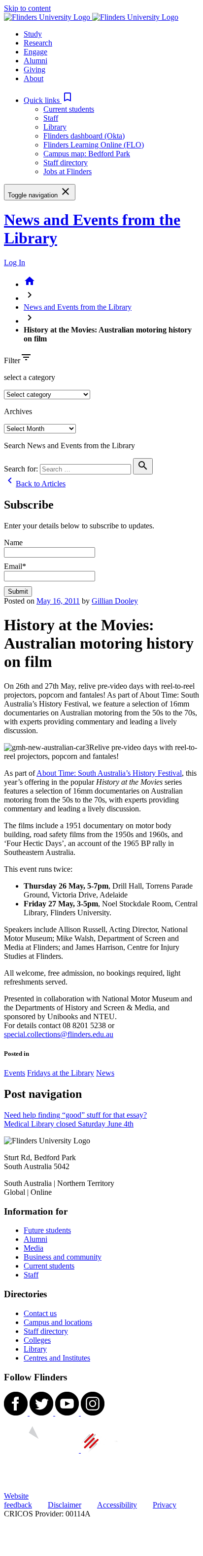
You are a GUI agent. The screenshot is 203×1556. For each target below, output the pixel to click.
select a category (29, 377)
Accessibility (117, 1505)
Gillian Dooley (115, 601)
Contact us (40, 1313)
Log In (14, 262)
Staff (50, 118)
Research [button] (38, 43)
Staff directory (65, 162)
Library (55, 127)
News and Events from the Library (78, 307)
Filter (12, 360)
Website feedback (18, 1500)
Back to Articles (35, 483)
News (105, 1073)
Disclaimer (64, 1505)
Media (33, 1248)
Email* (15, 566)
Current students (68, 109)
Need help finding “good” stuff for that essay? (75, 1115)
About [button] (33, 78)
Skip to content (27, 8)
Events (14, 1073)
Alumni (35, 1239)
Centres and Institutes (57, 1358)
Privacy (164, 1505)
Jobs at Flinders (67, 171)
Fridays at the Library (60, 1073)
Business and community (63, 1257)
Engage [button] (35, 51)
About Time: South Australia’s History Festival (109, 773)
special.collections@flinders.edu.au (58, 1034)
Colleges (37, 1340)
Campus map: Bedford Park (86, 153)
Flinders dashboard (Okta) (84, 136)
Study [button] (33, 34)
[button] (48, 100)
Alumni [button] (35, 60)
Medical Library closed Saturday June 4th (69, 1124)
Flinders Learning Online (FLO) (93, 145)
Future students (47, 1230)
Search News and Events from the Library (69, 445)
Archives (18, 411)
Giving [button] (34, 69)
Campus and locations (58, 1322)
